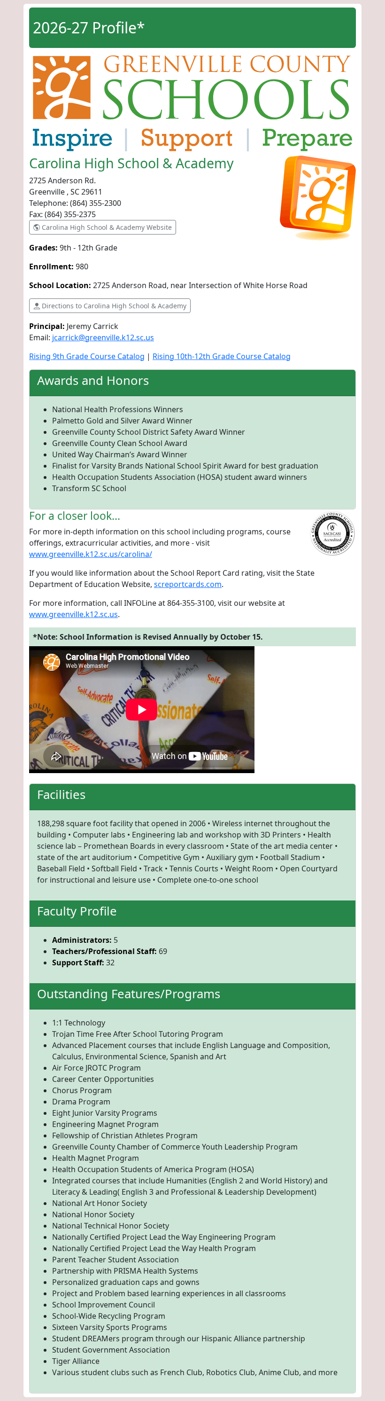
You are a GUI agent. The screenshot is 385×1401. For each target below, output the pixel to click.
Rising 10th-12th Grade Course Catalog (222, 356)
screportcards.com (188, 584)
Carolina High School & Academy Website (106, 227)
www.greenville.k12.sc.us (73, 614)
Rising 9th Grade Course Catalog (87, 356)
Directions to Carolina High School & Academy (113, 305)
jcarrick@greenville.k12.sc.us (103, 337)
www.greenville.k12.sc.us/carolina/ (90, 554)
